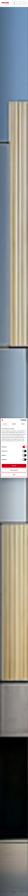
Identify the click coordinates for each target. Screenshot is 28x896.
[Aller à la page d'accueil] (5, 3)
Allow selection (14, 470)
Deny (14, 474)
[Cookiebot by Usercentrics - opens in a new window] (20, 420)
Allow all (14, 465)
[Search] (18, 3)
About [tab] (22, 423)
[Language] (14, 3)
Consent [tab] (5, 423)
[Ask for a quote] (21, 3)
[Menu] (25, 3)
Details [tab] (14, 423)
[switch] (24, 451)
